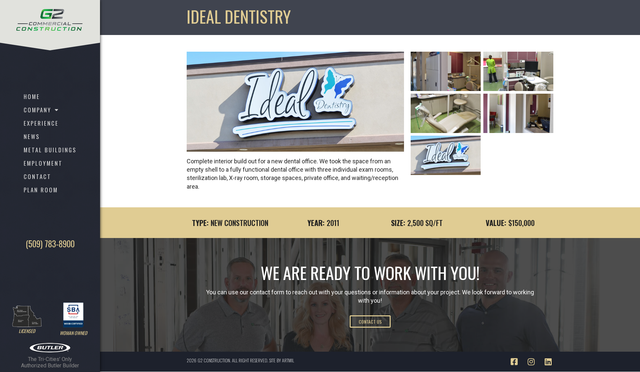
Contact (37, 176)
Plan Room (41, 190)
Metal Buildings (50, 150)
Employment (43, 163)
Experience (41, 123)
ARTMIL (288, 360)
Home (32, 96)
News (32, 136)
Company (37, 110)
